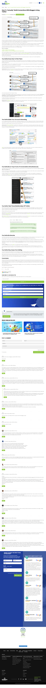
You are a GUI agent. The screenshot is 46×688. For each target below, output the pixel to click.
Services (3, 654)
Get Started (22, 297)
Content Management (26, 665)
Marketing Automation (26, 667)
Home (3, 7)
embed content (6, 216)
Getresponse (8, 213)
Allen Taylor (6, 530)
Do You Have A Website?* (5, 566)
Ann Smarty (7, 14)
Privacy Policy (40, 650)
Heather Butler (6, 422)
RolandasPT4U (6, 430)
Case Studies (4, 673)
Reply (3, 360)
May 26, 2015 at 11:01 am (14, 389)
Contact (34, 650)
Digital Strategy (4, 657)
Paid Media (24, 661)
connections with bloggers (24, 53)
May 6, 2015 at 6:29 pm (14, 505)
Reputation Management (26, 663)
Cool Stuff (25, 670)
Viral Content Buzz (10, 125)
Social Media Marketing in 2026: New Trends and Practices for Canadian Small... (11, 334)
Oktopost (8, 100)
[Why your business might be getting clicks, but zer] (28, 641)
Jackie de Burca (6, 490)
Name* (5, 560)
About (8, 650)
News (20, 650)
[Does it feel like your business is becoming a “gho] (18, 641)
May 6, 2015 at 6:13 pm (12, 530)
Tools (24, 671)
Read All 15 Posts (6, 316)
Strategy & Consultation (6, 656)
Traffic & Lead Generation (27, 656)
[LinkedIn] (23, 679)
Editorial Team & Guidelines (27, 650)
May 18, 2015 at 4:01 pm (11, 413)
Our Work (3, 670)
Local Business (25, 662)
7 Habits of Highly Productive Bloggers (8, 49)
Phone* (15, 560)
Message (5, 569)
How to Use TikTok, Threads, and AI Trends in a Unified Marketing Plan (34, 334)
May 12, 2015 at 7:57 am (13, 430)
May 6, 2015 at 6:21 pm (12, 518)
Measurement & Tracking (38, 656)
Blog (6, 7)
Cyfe (2, 147)
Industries (3, 674)
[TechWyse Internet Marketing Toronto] (6, 3)
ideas (13, 244)
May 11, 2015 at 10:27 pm (12, 441)
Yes (9, 566)
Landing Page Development (16, 659)
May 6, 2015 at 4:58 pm (12, 540)
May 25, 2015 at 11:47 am (14, 378)
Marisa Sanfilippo (6, 505)
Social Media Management (27, 666)
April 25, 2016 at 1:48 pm (17, 356)
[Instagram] (34, 2)
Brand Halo (14, 664)
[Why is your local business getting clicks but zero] (39, 641)
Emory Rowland (6, 464)
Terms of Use (21, 651)
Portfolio (3, 671)
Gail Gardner (6, 540)
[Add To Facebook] (33, 2)
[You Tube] (37, 2)
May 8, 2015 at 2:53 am (13, 474)
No (11, 566)
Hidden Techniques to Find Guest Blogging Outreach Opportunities (13, 50)
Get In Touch (17, 575)
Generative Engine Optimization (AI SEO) (28, 658)
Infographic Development (16, 661)
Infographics (25, 673)
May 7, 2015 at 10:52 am (13, 490)
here (9, 174)
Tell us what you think (38, 352)
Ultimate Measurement (37, 657)
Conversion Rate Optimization (16, 660)
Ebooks (24, 674)
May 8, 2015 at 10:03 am (13, 464)
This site (28, 216)
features (28, 213)
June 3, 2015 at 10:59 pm (12, 365)
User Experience (4, 659)
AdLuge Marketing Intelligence (38, 659)
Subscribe (22, 281)
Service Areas (12, 650)
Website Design (14, 657)
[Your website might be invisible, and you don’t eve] (7, 641)
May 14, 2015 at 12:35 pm (13, 422)
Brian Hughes (6, 518)
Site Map (25, 651)
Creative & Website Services (17, 656)
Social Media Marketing (20, 14)
